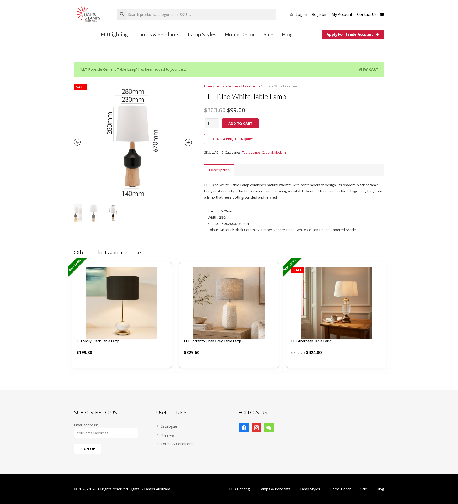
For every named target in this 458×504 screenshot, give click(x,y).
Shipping (167, 435)
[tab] (219, 170)
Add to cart (240, 123)
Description (219, 170)
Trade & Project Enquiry (233, 139)
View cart (368, 69)
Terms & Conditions (177, 443)
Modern (280, 152)
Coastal (267, 152)
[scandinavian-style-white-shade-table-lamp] (133, 143)
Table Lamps (251, 152)
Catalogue (169, 426)
